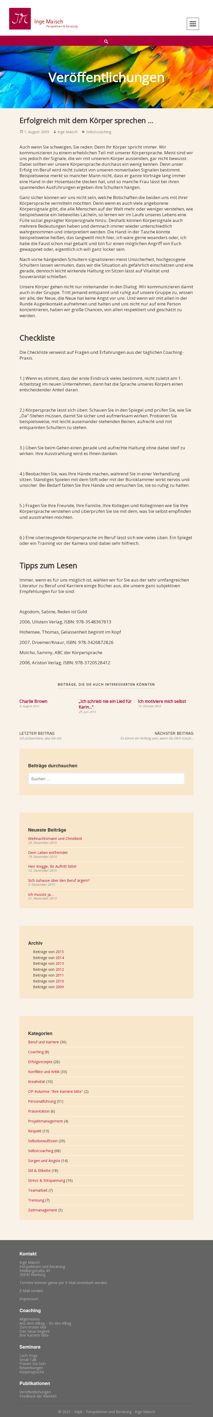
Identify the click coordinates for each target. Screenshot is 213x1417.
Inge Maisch (67, 131)
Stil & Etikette (39, 1170)
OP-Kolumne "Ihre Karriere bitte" (55, 1091)
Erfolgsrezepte (40, 1061)
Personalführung (42, 1101)
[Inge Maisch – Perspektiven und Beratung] (42, 19)
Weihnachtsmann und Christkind (55, 838)
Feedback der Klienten (38, 1396)
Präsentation (39, 1111)
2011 (60, 975)
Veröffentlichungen (35, 1391)
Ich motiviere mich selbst (162, 701)
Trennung (36, 1200)
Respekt (35, 1130)
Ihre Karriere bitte (34, 1335)
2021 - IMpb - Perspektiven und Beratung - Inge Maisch (108, 1411)
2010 (60, 981)
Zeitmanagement (42, 1210)
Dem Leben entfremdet (48, 852)
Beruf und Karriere (43, 1041)
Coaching (36, 1051)
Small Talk (28, 1359)
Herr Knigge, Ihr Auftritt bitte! (52, 866)
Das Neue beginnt (34, 1331)
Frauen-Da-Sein (32, 1363)
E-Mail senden (31, 1290)
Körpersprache (31, 1371)
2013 (60, 963)
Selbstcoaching (98, 131)
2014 (60, 957)
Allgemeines (29, 1319)
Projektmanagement (45, 1121)
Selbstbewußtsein (43, 1140)
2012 (60, 969)
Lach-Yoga (28, 1355)
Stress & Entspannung (46, 1180)
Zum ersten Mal (32, 1327)
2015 (60, 951)
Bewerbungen (31, 1367)
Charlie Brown (33, 701)
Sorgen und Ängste (44, 1160)
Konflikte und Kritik (43, 1071)
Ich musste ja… (41, 894)
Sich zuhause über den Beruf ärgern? (59, 880)
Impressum (28, 1298)
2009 (60, 986)
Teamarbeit (38, 1190)
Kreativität (36, 1081)
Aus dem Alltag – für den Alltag (45, 1323)
